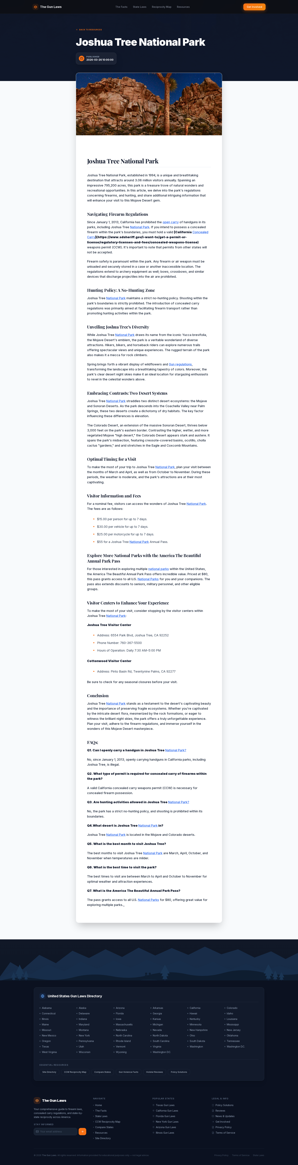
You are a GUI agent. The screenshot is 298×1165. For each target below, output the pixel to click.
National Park (139, 227)
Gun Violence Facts (128, 1072)
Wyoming (121, 1052)
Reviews (220, 1110)
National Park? (175, 750)
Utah (81, 1046)
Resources (183, 6)
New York (84, 1035)
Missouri (46, 1029)
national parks (158, 569)
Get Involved (254, 6)
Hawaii (193, 1013)
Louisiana (232, 1018)
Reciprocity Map (161, 6)
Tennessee (233, 1041)
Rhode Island (123, 1041)
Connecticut (49, 1013)
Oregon (46, 1041)
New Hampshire (199, 1029)
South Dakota (197, 1041)
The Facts (121, 6)
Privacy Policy (224, 1127)
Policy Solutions (179, 1072)
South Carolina (161, 1041)
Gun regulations (180, 364)
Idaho (230, 1013)
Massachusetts (124, 1024)
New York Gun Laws (167, 1121)
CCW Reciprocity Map (75, 1072)
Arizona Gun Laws (166, 1127)
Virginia (157, 1046)
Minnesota (195, 1024)
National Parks (148, 579)
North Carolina (124, 1035)
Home (98, 1105)
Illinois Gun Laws (165, 1132)
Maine (45, 1024)
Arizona (120, 1007)
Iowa (118, 1018)
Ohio (192, 1035)
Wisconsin (84, 1052)
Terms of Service (225, 1132)
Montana (84, 1029)
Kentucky (195, 1018)
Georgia (157, 1013)
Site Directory (49, 1072)
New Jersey (234, 1029)
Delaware (84, 1013)
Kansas (157, 1018)
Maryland (84, 1024)
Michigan (158, 1024)
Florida (120, 1013)
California (195, 1007)
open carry (171, 222)
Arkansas (158, 1007)
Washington (196, 1046)
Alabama (47, 1007)
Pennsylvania (86, 1041)
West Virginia (49, 1052)
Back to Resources (90, 30)
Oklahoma (232, 1035)
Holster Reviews (154, 1072)
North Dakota (160, 1035)
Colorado (232, 1007)
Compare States (102, 1072)
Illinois (45, 1018)
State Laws (139, 6)
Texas (45, 1046)
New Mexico (49, 1035)
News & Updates (225, 1116)
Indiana (83, 1018)
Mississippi (233, 1024)
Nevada (157, 1029)
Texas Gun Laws (165, 1105)
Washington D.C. (236, 1046)
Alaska (82, 1007)
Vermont (120, 1046)
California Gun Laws (167, 1110)
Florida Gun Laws (165, 1116)
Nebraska (121, 1029)
